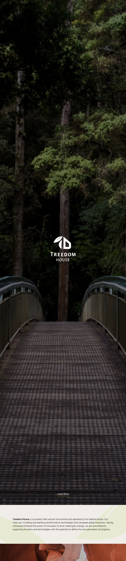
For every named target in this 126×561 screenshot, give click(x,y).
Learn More (63, 494)
